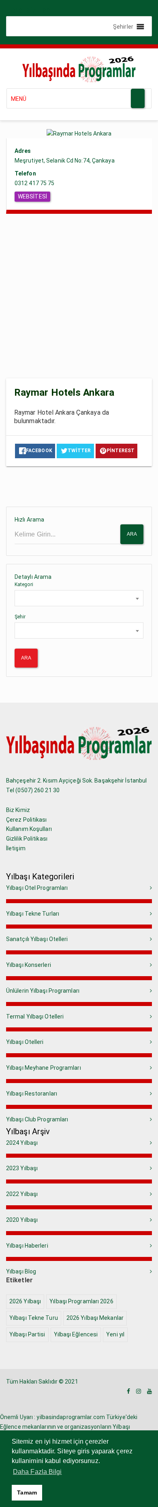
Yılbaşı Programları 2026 (81, 1301)
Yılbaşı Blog (21, 1271)
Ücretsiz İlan (28, 10)
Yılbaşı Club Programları (37, 1119)
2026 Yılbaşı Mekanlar (95, 1318)
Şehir (20, 616)
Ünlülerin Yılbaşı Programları (42, 990)
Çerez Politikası (26, 819)
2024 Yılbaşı (22, 1143)
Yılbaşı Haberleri (27, 1245)
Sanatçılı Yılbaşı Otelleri (37, 939)
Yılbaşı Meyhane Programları (43, 1068)
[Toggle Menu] (138, 98)
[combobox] (79, 598)
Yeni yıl (115, 1334)
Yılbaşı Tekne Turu (33, 1318)
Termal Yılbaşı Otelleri (35, 1016)
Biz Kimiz (18, 810)
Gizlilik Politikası (26, 838)
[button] (123, 26)
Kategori (24, 584)
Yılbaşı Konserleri (28, 965)
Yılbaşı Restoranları (31, 1093)
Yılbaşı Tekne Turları (32, 913)
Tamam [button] (27, 1492)
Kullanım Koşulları (29, 829)
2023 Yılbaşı (22, 1168)
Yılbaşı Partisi (27, 1334)
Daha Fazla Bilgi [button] (37, 1471)
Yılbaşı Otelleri (25, 1042)
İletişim (16, 848)
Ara (132, 534)
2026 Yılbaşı (25, 1301)
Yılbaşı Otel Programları (37, 888)
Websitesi (32, 196)
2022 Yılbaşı (22, 1194)
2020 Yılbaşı (22, 1220)
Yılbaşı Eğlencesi (76, 1334)
